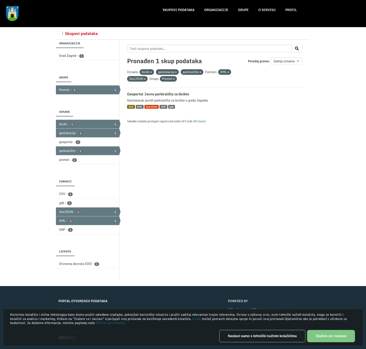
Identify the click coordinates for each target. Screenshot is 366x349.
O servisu (267, 9)
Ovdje (197, 318)
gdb (171, 106)
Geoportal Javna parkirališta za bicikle (158, 94)
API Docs (198, 121)
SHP (163, 106)
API (183, 121)
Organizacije (216, 9)
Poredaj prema (258, 61)
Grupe (243, 9)
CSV (131, 106)
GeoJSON (151, 106)
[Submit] (296, 48)
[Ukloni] (151, 72)
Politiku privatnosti (110, 322)
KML (139, 106)
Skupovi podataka (178, 9)
